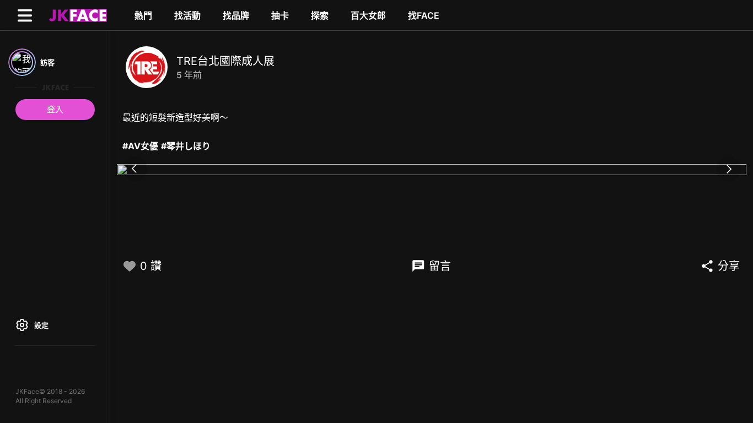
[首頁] (76, 14)
